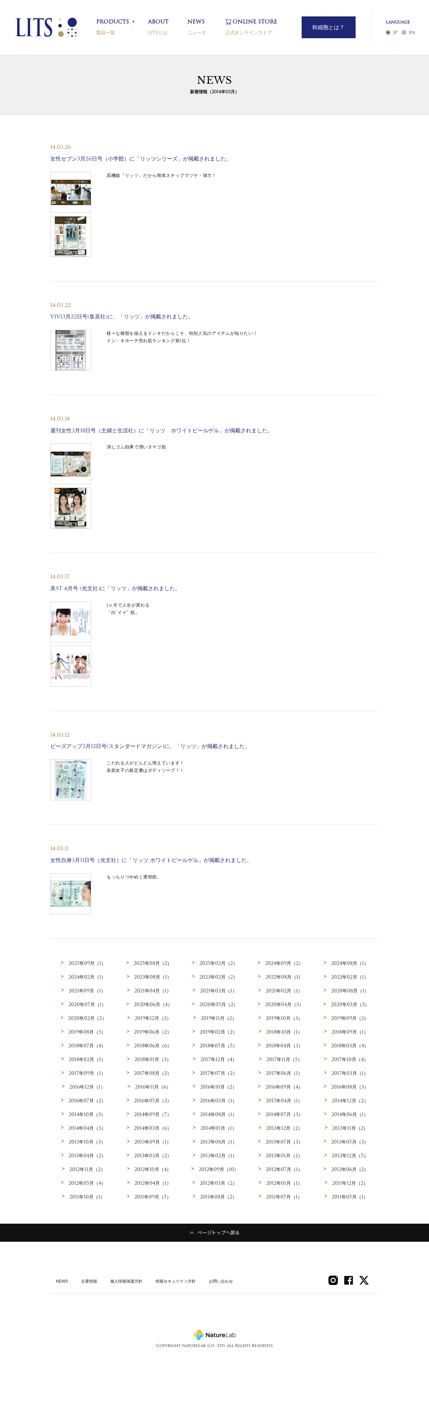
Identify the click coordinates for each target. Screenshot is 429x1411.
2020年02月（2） (87, 1018)
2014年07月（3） (284, 1114)
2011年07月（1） (284, 1197)
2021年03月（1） (218, 990)
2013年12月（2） (284, 1128)
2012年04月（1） (152, 1183)
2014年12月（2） (350, 1100)
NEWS (62, 1281)
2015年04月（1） (284, 1100)
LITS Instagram (333, 1280)
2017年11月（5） (284, 1059)
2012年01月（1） (284, 1183)
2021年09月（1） (87, 990)
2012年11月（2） (87, 1169)
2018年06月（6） (153, 1045)
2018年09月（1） (349, 1032)
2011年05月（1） (350, 1197)
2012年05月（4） (87, 1183)
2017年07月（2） (218, 1073)
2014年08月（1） (218, 1114)
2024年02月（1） (87, 977)
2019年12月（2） (153, 1018)
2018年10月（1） (284, 1032)
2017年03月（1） (349, 1073)
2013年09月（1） (152, 1142)
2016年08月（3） (350, 1087)
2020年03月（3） (350, 1004)
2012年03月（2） (218, 1183)
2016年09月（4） (284, 1087)
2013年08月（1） (218, 1142)
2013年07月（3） (284, 1142)
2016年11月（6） (153, 1087)
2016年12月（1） (87, 1087)
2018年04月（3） (284, 1045)
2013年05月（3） (350, 1142)
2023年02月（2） (218, 977)
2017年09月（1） (87, 1073)
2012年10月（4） (152, 1169)
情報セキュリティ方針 (176, 1281)
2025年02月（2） (218, 963)
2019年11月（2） (219, 1018)
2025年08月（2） (153, 963)
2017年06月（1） (284, 1073)
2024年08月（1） (350, 963)
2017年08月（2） (153, 1073)
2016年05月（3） (153, 1100)
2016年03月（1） (218, 1100)
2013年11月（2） (350, 1128)
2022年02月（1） (350, 977)
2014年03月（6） (153, 1128)
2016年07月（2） (87, 1100)
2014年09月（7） (153, 1114)
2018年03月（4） (350, 1045)
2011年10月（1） (87, 1197)
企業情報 (89, 1281)
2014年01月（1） (218, 1128)
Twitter (364, 1280)
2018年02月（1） (87, 1059)
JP (395, 32)
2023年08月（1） (153, 977)
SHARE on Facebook (348, 1280)
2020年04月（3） (284, 1004)
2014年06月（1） (349, 1114)
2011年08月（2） (218, 1197)
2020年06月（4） (153, 1004)
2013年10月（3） (87, 1142)
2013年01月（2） (284, 1155)
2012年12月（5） (350, 1155)
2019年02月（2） (218, 1032)
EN (412, 32)
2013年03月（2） (153, 1155)
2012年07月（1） (284, 1169)
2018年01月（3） (152, 1059)
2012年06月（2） (350, 1169)
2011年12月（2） (350, 1183)
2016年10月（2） (218, 1087)
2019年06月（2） (153, 1032)
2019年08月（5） (87, 1032)
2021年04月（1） (152, 990)
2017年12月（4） (218, 1059)
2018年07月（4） (87, 1045)
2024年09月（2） (284, 963)
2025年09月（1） (87, 963)
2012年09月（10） (219, 1169)
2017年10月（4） (349, 1059)
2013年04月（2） (87, 1155)
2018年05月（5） (218, 1045)
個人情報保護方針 (126, 1281)
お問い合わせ (221, 1281)
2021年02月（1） (284, 990)
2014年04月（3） (87, 1128)
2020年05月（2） (218, 1004)
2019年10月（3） (284, 1018)
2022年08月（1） (284, 977)
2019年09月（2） (350, 1018)
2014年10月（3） (87, 1114)
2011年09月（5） (152, 1197)
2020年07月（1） (87, 1004)
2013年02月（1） (218, 1155)
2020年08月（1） (350, 990)
